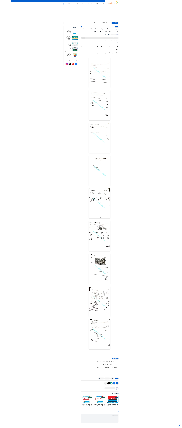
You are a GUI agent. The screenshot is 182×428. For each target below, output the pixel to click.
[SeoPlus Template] (117, 426)
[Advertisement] (91, 14)
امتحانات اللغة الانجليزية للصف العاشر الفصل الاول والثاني (99, 405)
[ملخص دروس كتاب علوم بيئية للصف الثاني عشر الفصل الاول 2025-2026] (75, 49)
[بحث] (64, 4)
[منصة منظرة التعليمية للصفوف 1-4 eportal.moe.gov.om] (75, 32)
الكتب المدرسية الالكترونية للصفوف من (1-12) (68, 55)
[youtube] (73, 64)
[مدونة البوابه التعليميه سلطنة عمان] (112, 2)
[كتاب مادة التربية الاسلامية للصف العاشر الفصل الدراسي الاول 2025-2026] (75, 38)
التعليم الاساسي (82, 3)
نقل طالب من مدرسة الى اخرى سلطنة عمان (67, 44)
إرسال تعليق (115, 415)
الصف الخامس (107, 378)
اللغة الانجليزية (101, 378)
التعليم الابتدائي (75, 3)
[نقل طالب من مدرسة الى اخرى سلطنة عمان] (75, 44)
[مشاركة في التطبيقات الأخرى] (106, 383)
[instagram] (67, 64)
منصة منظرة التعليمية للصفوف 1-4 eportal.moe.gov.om (67, 33)
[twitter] (70, 64)
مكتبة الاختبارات (95, 3)
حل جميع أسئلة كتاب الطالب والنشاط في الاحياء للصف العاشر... (100, 22)
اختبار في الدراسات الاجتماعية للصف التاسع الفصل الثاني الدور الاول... (112, 406)
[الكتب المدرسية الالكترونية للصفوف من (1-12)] (75, 55)
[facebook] (76, 64)
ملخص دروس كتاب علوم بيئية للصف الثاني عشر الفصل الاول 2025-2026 (68, 50)
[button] (114, 383)
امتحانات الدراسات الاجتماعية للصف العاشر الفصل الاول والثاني (87, 406)
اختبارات (112, 378)
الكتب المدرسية (101, 3)
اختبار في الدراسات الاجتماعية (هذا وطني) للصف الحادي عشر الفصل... (106, 364)
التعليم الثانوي (89, 3)
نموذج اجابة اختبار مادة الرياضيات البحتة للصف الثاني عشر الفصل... (106, 367)
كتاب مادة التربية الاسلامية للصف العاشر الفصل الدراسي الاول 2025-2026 (68, 39)
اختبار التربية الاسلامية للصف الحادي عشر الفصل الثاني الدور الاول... (106, 361)
